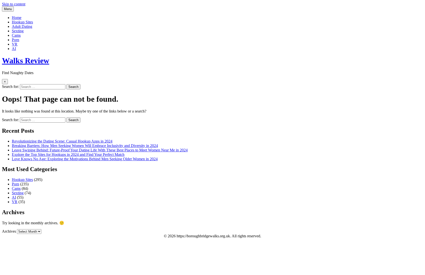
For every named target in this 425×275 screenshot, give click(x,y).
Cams (16, 35)
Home (16, 18)
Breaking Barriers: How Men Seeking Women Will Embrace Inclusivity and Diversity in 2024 (85, 146)
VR (14, 44)
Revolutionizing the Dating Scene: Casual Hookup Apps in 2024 (62, 141)
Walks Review (25, 60)
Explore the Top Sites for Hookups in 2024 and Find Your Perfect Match (68, 154)
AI (14, 49)
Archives (9, 231)
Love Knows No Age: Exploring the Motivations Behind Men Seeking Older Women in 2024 (85, 159)
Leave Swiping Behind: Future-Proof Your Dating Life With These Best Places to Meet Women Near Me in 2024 (100, 150)
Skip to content (13, 4)
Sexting (18, 31)
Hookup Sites (22, 22)
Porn (15, 40)
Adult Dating (22, 26)
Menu (8, 9)
